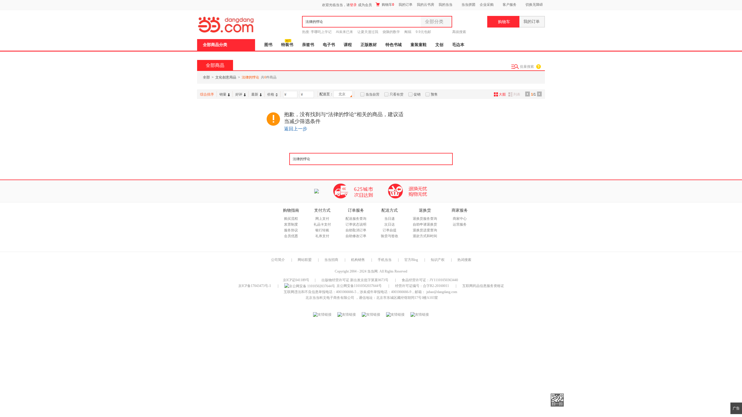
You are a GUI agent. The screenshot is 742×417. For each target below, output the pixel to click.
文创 (439, 45)
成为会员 (365, 5)
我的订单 (405, 5)
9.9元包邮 (423, 32)
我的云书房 (425, 5)
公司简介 (278, 260)
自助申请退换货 (425, 224)
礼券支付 (322, 236)
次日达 (389, 224)
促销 (417, 94)
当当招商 (331, 260)
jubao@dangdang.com (441, 292)
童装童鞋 (418, 45)
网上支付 (322, 219)
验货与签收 (389, 236)
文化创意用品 (225, 77)
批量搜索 (527, 67)
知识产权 (438, 260)
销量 (222, 94)
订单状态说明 (355, 224)
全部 (206, 77)
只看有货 (396, 94)
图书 (268, 45)
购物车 (387, 5)
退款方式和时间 (425, 236)
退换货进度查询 (425, 230)
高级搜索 (459, 32)
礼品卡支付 (322, 224)
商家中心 (460, 219)
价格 (270, 94)
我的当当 (445, 5)
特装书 (287, 45)
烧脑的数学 (391, 32)
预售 (434, 94)
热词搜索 (464, 260)
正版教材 (369, 45)
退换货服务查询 (425, 219)
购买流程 (291, 219)
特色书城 (393, 45)
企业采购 (487, 5)
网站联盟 (305, 260)
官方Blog (411, 260)
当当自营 (372, 94)
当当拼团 (468, 5)
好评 (238, 94)
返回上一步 (295, 128)
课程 (348, 45)
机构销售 (358, 260)
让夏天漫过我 (367, 32)
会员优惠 (291, 236)
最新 (254, 94)
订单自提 (390, 230)
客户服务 (510, 5)
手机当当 (385, 260)
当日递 (389, 219)
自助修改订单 (355, 236)
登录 (353, 5)
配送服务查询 (355, 219)
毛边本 (458, 45)
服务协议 (291, 230)
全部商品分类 (215, 45)
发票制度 (291, 224)
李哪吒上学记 (321, 32)
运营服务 (460, 224)
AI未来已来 (344, 32)
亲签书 (308, 45)
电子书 (329, 45)
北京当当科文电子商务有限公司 (329, 298)
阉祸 (407, 32)
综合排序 (207, 94)
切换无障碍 (534, 5)
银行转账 (322, 230)
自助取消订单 (355, 230)
